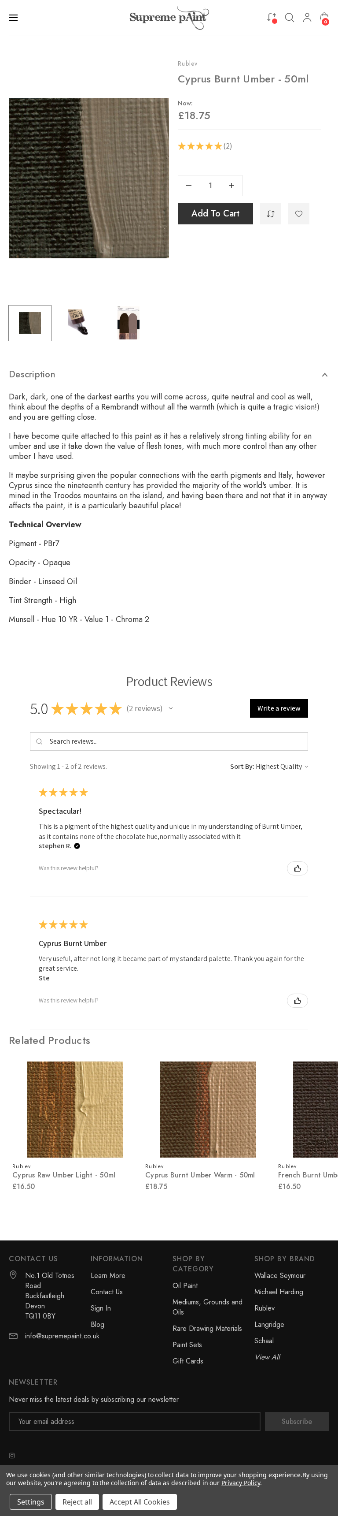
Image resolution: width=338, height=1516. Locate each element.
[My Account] (307, 17)
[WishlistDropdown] (298, 213)
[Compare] (271, 17)
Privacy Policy (240, 1483)
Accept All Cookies (140, 1502)
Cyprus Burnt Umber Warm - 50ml (200, 1175)
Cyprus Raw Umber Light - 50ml (63, 1175)
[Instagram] (12, 1456)
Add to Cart (215, 213)
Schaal (264, 1341)
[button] (170, 708)
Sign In (101, 1308)
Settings (30, 1502)
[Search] (289, 17)
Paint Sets (187, 1345)
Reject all (77, 1502)
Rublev (188, 63)
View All (267, 1357)
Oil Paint (185, 1286)
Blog (97, 1324)
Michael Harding (278, 1292)
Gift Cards (188, 1361)
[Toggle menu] (14, 17)
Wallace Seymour (279, 1275)
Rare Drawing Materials (207, 1328)
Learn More (108, 1275)
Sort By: (242, 766)
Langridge (269, 1324)
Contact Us (107, 1292)
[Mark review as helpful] (297, 868)
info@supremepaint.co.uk (62, 1336)
